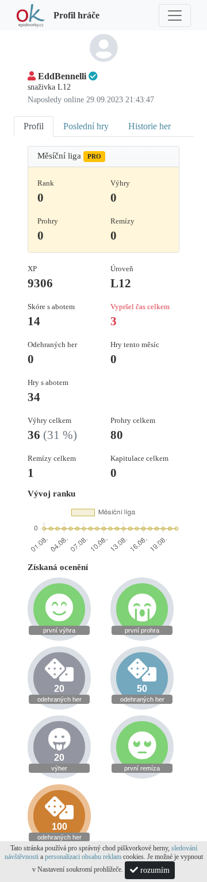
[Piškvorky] (30, 15)
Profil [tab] (34, 126)
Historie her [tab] (149, 126)
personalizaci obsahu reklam (83, 857)
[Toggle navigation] (175, 15)
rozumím (154, 870)
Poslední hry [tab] (86, 126)
